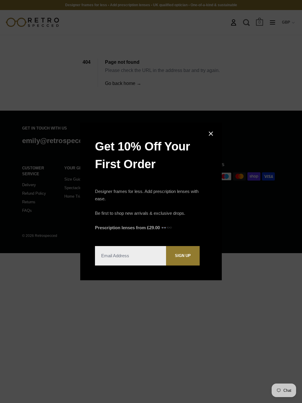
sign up (183, 255)
